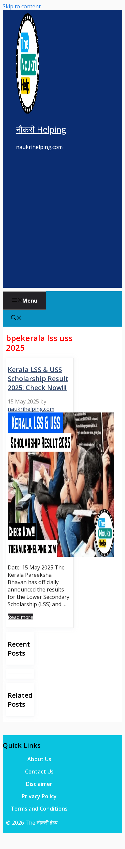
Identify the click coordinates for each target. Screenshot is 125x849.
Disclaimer (39, 784)
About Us (39, 759)
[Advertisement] (62, 225)
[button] (16, 318)
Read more (20, 617)
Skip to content (22, 6)
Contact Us (39, 771)
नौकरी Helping (41, 129)
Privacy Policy (39, 796)
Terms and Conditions (39, 808)
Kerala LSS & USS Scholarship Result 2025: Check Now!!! (38, 378)
